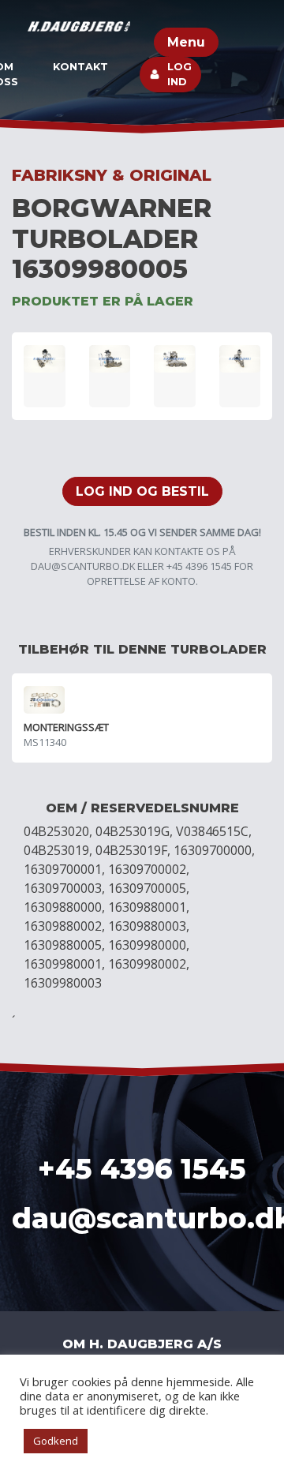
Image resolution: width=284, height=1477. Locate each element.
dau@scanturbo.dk (83, 566)
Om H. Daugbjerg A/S (142, 1343)
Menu (186, 42)
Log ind (179, 74)
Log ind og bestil (142, 491)
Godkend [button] (55, 1441)
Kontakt (80, 67)
